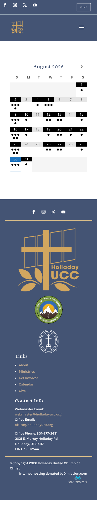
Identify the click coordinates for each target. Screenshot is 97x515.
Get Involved (28, 378)
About (23, 365)
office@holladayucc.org (34, 425)
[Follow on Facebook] (5, 5)
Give (22, 391)
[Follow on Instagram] (15, 5)
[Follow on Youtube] (35, 5)
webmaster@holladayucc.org (38, 414)
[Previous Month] (15, 66)
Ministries (27, 371)
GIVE (83, 7)
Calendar (26, 384)
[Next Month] (81, 66)
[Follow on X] (25, 5)
